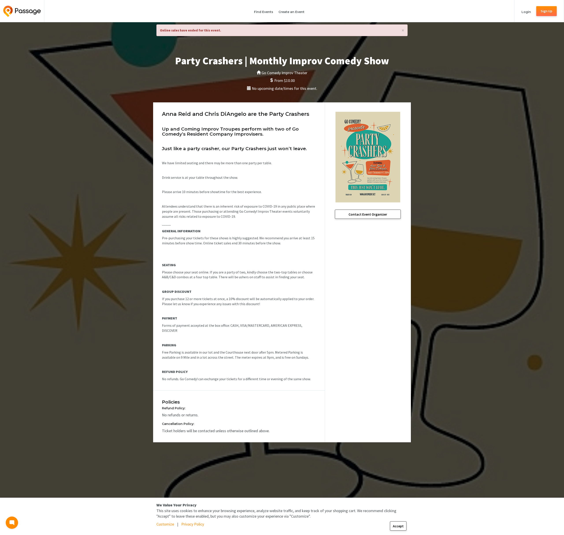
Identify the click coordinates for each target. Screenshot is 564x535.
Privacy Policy (192, 524)
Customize (165, 524)
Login (526, 12)
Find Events (263, 12)
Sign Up (546, 11)
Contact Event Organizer (368, 214)
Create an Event (291, 12)
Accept (398, 526)
